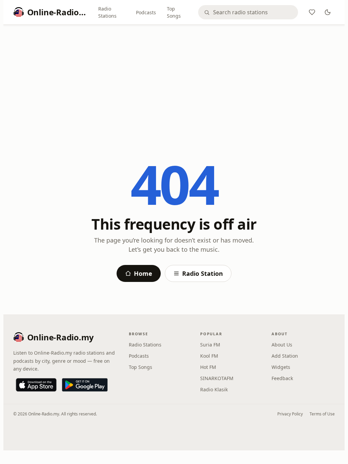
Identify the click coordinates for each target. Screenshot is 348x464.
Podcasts (146, 12)
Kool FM (209, 356)
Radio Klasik (214, 389)
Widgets (281, 367)
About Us (282, 344)
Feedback (282, 378)
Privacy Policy (290, 414)
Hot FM (208, 367)
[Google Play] (85, 385)
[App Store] (36, 385)
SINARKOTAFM (216, 378)
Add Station (285, 356)
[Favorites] (312, 12)
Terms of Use (322, 414)
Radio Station (202, 273)
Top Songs (174, 12)
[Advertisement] (174, 80)
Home (143, 273)
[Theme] (327, 12)
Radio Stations (107, 12)
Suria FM (210, 344)
